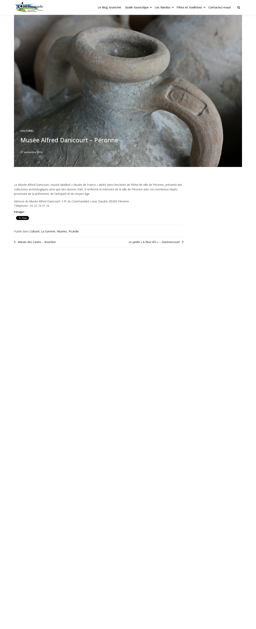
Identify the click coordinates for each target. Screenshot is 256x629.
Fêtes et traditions (189, 7)
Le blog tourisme (109, 7)
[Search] (238, 7)
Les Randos (163, 7)
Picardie (74, 231)
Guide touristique (137, 7)
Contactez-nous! (219, 7)
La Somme (48, 231)
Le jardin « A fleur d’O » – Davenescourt (154, 242)
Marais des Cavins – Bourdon (37, 242)
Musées (62, 231)
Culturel (27, 131)
